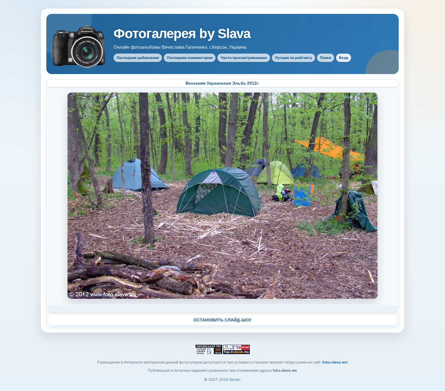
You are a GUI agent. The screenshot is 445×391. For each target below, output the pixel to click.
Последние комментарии (190, 57)
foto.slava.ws (335, 362)
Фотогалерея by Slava (182, 34)
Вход (343, 57)
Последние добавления (138, 57)
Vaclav (234, 379)
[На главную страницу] (79, 46)
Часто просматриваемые (243, 57)
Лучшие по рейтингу (293, 57)
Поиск (325, 57)
